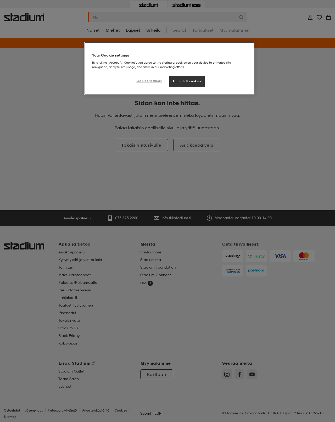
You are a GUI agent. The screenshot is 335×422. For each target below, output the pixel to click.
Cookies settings (149, 81)
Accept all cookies (187, 81)
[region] (169, 68)
